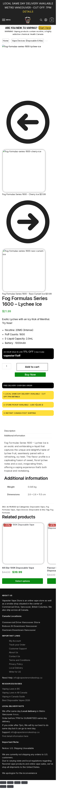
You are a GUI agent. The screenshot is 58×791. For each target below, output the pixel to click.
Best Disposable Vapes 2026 (16, 700)
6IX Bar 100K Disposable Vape (18, 567)
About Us (13, 652)
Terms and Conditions (19, 660)
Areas (16, 714)
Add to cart (32, 366)
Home (5, 40)
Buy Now (30, 374)
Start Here (45, 27)
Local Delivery (16, 667)
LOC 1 (33, 405)
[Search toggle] (41, 20)
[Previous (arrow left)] (3, 786)
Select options (22, 581)
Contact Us (14, 656)
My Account (15, 641)
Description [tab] (9, 430)
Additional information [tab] (14, 435)
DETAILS (28, 11)
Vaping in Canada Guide (13, 696)
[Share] (17, 782)
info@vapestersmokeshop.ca (28, 677)
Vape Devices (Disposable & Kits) (27, 40)
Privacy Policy (16, 664)
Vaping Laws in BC (11, 688)
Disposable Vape (37, 507)
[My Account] (45, 20)
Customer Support (18, 648)
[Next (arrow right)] (10, 786)
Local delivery (28, 711)
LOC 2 (40, 405)
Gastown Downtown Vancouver (19, 630)
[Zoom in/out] (3, 782)
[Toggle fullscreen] (10, 782)
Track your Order (17, 644)
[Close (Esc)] (24, 782)
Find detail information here (15, 736)
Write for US (15, 671)
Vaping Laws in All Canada (14, 692)
